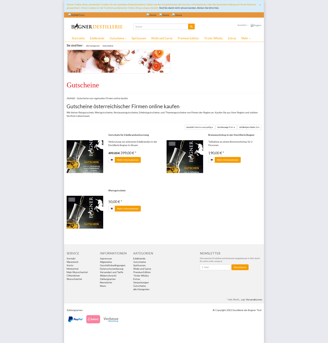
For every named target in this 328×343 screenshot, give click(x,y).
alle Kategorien (141, 289)
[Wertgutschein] (85, 212)
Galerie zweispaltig (199, 127)
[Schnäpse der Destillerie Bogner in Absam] (95, 26)
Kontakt (71, 258)
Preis (225, 127)
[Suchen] (191, 26)
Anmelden (242, 25)
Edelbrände (97, 38)
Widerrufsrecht (108, 275)
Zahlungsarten (108, 279)
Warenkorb (72, 261)
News (103, 285)
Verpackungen (141, 282)
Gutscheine (117, 38)
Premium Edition (188, 38)
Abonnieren (240, 267)
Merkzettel (72, 268)
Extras (232, 38)
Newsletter (106, 282)
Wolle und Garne (162, 38)
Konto (70, 265)
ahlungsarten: (75, 310)
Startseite (78, 38)
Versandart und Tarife (111, 272)
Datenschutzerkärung (111, 268)
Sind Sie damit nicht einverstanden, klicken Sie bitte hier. (189, 7)
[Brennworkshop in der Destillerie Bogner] (185, 156)
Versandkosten (254, 299)
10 (248, 127)
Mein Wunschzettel (77, 272)
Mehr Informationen (128, 159)
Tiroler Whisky (213, 38)
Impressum (106, 258)
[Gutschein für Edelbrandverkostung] (85, 156)
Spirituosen (139, 38)
